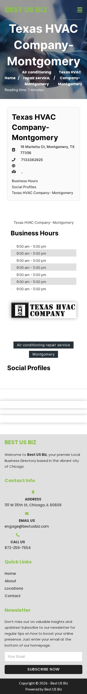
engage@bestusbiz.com (27, 526)
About (10, 581)
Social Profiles (24, 187)
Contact (13, 596)
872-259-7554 (18, 547)
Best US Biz (26, 9)
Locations (14, 588)
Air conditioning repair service (43, 345)
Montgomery (37, 84)
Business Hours (25, 181)
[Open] (79, 10)
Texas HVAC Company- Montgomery (42, 193)
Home (10, 78)
